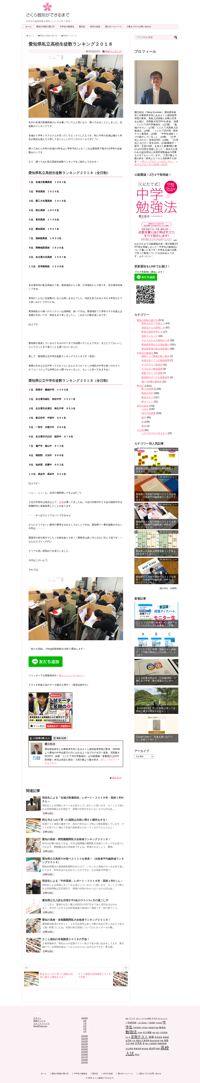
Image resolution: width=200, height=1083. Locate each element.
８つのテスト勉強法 (152, 364)
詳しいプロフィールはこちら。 (158, 161)
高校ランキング (113, 51)
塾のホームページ (114, 26)
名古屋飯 (147, 1032)
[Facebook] (38, 758)
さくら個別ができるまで (103, 1078)
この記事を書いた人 (41, 738)
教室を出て (147, 397)
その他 (140, 430)
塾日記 (83, 26)
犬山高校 (129, 1049)
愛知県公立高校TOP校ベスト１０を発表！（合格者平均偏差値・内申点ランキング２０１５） (156, 524)
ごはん (144, 409)
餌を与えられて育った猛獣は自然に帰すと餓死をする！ (75, 819)
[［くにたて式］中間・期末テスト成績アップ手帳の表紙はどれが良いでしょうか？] (156, 643)
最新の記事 (61, 738)
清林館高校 (162, 1044)
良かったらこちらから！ (72, 675)
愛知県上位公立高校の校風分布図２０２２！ (156, 469)
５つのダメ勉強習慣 (152, 369)
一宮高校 (151, 1023)
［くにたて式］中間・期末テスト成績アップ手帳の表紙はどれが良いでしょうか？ (156, 652)
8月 (85, 1021)
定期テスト (139, 1037)
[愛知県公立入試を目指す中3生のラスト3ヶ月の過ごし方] (33, 906)
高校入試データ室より (153, 323)
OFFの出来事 (148, 413)
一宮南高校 (130, 1022)
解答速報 (145, 1049)
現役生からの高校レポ (153, 327)
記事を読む (48, 813)
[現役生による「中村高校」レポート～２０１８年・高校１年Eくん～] (33, 886)
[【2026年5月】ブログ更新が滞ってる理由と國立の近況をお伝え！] (156, 701)
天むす (127, 1037)
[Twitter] (34, 758)
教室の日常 (147, 393)
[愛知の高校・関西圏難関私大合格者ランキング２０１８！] (33, 845)
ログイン (37, 1018)
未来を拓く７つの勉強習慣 (155, 360)
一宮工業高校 (142, 1023)
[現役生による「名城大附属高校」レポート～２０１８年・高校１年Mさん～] (33, 803)
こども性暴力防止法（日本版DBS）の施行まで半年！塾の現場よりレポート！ (156, 681)
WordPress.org (40, 1026)
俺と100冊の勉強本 (151, 381)
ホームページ (162, 1018)
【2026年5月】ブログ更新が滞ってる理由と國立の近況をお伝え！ (155, 709)
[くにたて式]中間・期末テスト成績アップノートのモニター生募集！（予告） (156, 624)
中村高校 (137, 1028)
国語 (157, 1033)
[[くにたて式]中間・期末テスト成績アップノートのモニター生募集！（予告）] (156, 615)
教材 (132, 1044)
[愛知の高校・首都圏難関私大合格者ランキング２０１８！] (33, 925)
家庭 (151, 1037)
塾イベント (147, 401)
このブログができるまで (154, 433)
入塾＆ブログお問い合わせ (140, 26)
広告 (133, 1041)
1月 (85, 1031)
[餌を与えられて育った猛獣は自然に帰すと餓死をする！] (33, 825)
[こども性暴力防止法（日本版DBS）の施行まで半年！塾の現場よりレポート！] (156, 672)
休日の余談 (96, 26)
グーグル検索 (146, 1018)
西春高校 (137, 1049)
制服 (157, 1028)
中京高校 (158, 1023)
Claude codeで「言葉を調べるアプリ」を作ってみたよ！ (154, 738)
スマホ (154, 1018)
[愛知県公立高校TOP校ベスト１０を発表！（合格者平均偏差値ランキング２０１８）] (33, 864)
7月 (85, 1023)
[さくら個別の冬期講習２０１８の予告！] (33, 945)
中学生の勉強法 (68, 26)
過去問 (152, 1048)
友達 (61, 502)
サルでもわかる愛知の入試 (155, 340)
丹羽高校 (144, 1028)
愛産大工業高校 (142, 1041)
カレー (138, 1018)
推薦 (161, 1041)
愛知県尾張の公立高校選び (155, 344)
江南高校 (153, 1044)
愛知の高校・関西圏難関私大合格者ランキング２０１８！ (76, 839)
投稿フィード (39, 1021)
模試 (146, 1043)
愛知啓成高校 (155, 1041)
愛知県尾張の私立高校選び (155, 349)
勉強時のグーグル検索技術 (155, 377)
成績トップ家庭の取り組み (155, 356)
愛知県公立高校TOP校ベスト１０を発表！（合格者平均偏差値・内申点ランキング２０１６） (156, 580)
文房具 (138, 1043)
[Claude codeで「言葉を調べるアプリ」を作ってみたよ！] (156, 729)
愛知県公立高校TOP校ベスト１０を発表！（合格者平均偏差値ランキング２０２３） (156, 497)
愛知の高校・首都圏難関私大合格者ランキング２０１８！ (76, 919)
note (127, 1018)
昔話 (143, 426)
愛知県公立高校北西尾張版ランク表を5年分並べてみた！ (156, 552)
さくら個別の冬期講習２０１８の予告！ (66, 939)
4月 (85, 1029)
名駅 (153, 1033)
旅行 (143, 417)
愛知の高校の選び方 (46, 26)
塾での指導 (147, 389)
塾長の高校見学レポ (152, 332)
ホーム (28, 26)
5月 (85, 1026)
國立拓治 (117, 778)
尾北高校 (158, 1037)
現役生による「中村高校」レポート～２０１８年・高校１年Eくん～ (82, 880)
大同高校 (163, 1033)
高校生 (137, 1054)
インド (132, 1018)
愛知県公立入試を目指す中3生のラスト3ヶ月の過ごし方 (75, 900)
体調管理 (151, 1028)
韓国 (158, 1049)
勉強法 (131, 1032)
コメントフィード (41, 1023)
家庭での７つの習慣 (152, 373)
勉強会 (162, 1027)
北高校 (139, 1033)
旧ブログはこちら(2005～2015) (150, 164)
